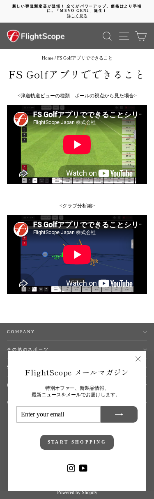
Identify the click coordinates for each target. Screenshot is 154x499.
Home (47, 57)
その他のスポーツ (28, 349)
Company (21, 331)
